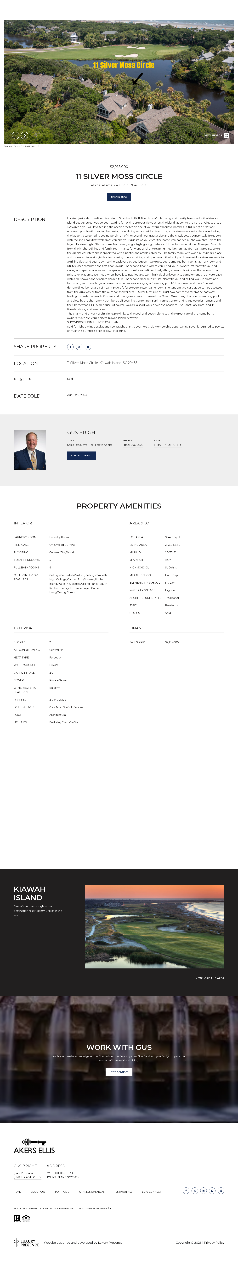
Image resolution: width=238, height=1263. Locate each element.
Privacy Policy (214, 1242)
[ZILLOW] (212, 1190)
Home (18, 1191)
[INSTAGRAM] (195, 1190)
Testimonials (123, 1191)
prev (15, 135)
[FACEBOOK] (186, 1190)
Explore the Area (211, 978)
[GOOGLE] (221, 1190)
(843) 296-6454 (133, 444)
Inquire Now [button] (119, 196)
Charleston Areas (92, 1191)
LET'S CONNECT (151, 1192)
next (24, 135)
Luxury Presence (110, 1242)
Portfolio (62, 1191)
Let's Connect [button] (119, 1072)
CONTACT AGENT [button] (81, 455)
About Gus (38, 1191)
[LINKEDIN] (203, 1190)
